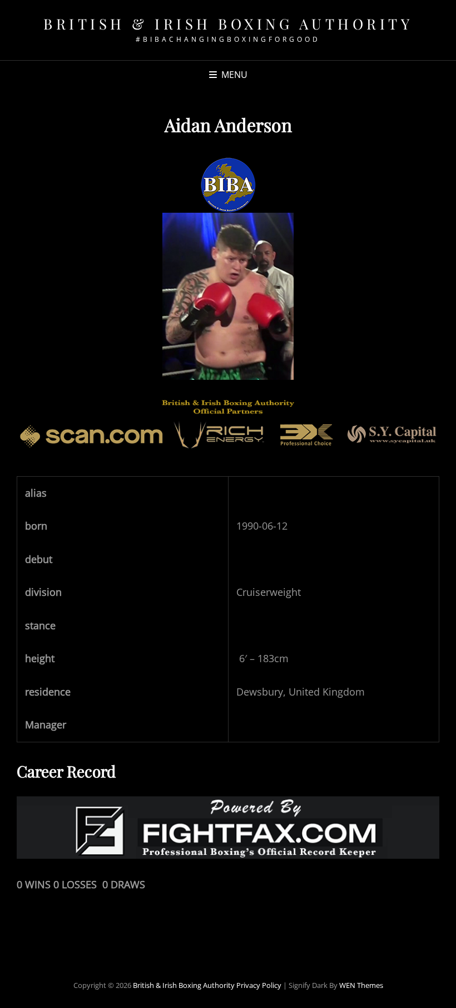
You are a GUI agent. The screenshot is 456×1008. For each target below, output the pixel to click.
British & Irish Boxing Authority (228, 23)
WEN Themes (361, 985)
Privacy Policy (258, 985)
